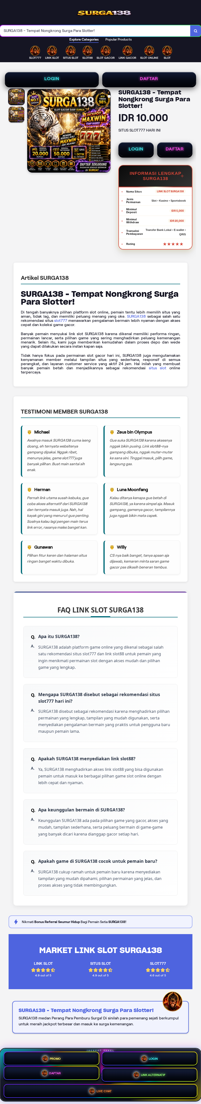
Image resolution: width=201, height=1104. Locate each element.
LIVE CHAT (104, 1091)
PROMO (55, 1058)
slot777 (60, 320)
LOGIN (51, 78)
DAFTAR (149, 78)
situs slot (157, 368)
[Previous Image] (31, 132)
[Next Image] (107, 132)
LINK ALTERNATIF (153, 1074)
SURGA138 (136, 316)
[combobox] (95, 30)
